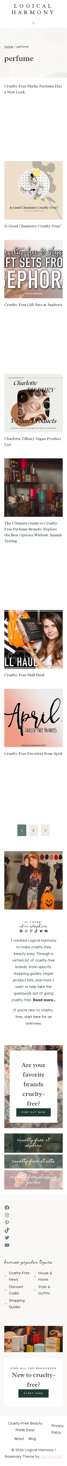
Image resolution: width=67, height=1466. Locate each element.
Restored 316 (51, 1456)
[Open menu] (33, 23)
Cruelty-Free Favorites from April (33, 753)
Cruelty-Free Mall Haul (24, 674)
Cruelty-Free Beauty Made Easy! (25, 1426)
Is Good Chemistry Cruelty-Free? (32, 226)
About (19, 1438)
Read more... (44, 1000)
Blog (32, 1438)
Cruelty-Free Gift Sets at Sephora (33, 304)
